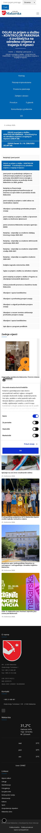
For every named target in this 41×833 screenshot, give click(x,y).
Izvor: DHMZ (20, 765)
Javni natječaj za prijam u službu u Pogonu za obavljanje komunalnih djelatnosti (20, 278)
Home (10, 52)
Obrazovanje (6, 798)
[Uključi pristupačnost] (4, 820)
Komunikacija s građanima (21, 109)
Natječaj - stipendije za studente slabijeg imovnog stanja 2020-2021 (19, 234)
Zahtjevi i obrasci (21, 96)
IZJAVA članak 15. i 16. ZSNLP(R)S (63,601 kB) (18, 144)
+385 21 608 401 (9, 699)
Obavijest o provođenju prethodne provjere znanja (19, 210)
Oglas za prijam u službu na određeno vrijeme (20, 271)
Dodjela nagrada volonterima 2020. (16, 265)
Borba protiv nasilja (8, 795)
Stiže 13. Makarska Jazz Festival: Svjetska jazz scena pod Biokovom (19, 612)
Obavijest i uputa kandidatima (14, 293)
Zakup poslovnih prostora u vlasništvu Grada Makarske (20, 286)
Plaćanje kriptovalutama (21, 82)
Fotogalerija (6, 788)
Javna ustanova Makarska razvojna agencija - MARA (20, 226)
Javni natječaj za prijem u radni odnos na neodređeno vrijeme (18, 202)
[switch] (36, 422)
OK (20, 451)
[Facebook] (3, 710)
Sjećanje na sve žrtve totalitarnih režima (17, 473)
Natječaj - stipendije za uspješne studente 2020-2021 (19, 258)
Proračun (13, 102)
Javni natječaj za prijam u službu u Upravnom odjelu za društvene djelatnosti (20, 218)
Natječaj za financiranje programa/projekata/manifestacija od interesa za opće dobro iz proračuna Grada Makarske (19, 191)
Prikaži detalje (29, 444)
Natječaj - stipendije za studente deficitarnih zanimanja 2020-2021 (20, 242)
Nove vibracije (33, 823)
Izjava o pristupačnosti (21, 830)
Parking (21, 76)
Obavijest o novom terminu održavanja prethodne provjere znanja (18, 314)
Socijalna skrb (6, 792)
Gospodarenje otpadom (10, 808)
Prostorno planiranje (21, 89)
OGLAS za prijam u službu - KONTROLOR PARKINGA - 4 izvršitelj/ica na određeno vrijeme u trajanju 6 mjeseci (18, 165)
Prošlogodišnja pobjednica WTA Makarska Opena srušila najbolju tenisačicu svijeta (20, 518)
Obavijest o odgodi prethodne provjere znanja (18, 305)
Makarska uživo (7, 812)
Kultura (4, 802)
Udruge (4, 782)
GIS (21, 116)
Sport (3, 805)
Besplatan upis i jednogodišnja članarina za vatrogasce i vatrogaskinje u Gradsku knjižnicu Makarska (19, 565)
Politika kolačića (14, 827)
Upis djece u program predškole (15, 326)
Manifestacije (6, 785)
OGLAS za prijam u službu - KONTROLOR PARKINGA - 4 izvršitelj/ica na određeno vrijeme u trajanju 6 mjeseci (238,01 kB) (20, 135)
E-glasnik (30, 102)
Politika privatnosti (27, 827)
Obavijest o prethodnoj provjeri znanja (17, 299)
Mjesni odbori (6, 778)
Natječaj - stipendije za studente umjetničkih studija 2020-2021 (20, 250)
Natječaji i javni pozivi (23, 52)
